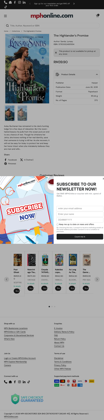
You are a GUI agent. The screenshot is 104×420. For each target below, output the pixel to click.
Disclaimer (58, 358)
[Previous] (6, 279)
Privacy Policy (60, 365)
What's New (9, 339)
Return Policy (60, 339)
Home (6, 31)
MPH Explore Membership (15, 361)
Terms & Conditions (63, 361)
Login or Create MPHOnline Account (20, 358)
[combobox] (52, 25)
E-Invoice (58, 328)
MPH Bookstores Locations (15, 328)
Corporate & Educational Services (19, 335)
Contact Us (59, 346)
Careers (7, 365)
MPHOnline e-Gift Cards (15, 332)
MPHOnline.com (11, 416)
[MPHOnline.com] (52, 16)
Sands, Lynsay (67, 41)
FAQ (56, 335)
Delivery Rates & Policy (64, 332)
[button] (97, 16)
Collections (16, 31)
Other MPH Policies (62, 369)
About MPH (59, 342)
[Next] (97, 279)
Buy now (18, 291)
